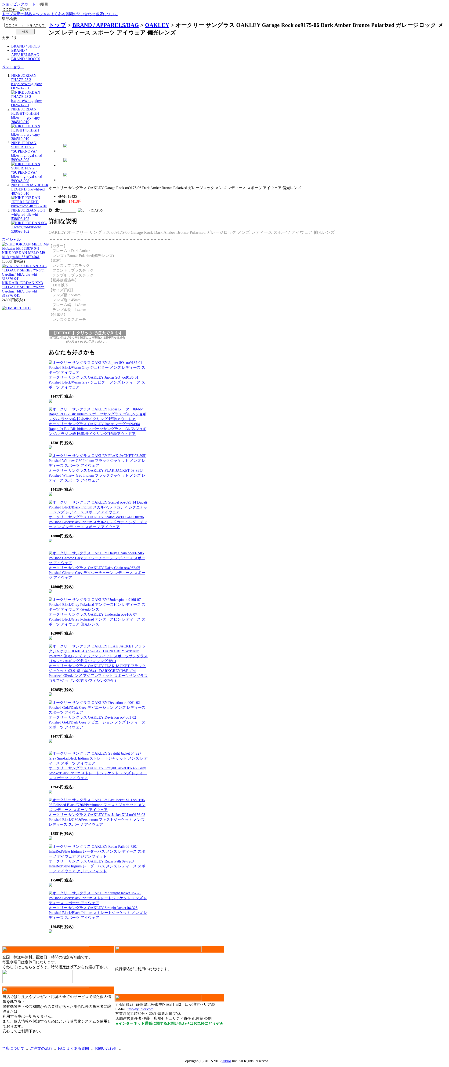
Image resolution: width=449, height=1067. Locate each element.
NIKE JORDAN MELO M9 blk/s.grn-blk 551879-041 (23, 255)
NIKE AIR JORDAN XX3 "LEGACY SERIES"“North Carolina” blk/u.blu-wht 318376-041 (23, 289)
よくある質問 (62, 14)
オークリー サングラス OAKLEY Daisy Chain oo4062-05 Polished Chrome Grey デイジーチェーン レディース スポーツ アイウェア (97, 573)
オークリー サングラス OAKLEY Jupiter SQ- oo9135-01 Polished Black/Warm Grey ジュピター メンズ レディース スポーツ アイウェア (97, 382)
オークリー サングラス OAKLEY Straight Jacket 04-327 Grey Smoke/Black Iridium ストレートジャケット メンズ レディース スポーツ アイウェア (98, 773)
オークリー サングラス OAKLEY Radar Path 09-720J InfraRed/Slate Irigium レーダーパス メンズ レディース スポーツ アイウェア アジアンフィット (97, 866)
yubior (226, 1061)
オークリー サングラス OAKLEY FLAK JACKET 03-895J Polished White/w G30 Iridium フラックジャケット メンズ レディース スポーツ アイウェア (97, 475)
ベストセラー (13, 67)
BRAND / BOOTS (25, 59)
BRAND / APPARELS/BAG (25, 52)
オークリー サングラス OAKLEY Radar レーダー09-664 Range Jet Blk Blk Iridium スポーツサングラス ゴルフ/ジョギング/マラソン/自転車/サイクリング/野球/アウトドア (97, 429)
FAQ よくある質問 (73, 1048)
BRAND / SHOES (25, 46)
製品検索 (9, 19)
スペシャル (41, 14)
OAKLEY (157, 25)
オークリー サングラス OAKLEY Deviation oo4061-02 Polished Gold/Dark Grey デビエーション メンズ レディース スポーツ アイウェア (97, 722)
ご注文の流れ (41, 1048)
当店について (106, 14)
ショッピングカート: (19, 4)
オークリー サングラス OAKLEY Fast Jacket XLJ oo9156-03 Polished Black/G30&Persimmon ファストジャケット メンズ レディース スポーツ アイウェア (97, 819)
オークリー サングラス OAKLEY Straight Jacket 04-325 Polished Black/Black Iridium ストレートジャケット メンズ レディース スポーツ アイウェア (98, 913)
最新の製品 (22, 14)
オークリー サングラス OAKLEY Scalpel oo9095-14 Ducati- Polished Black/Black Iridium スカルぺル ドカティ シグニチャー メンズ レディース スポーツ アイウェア (98, 522)
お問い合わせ (84, 14)
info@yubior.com (140, 1009)
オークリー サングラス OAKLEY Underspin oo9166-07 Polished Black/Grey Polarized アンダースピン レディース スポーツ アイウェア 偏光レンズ (97, 619)
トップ (7, 14)
